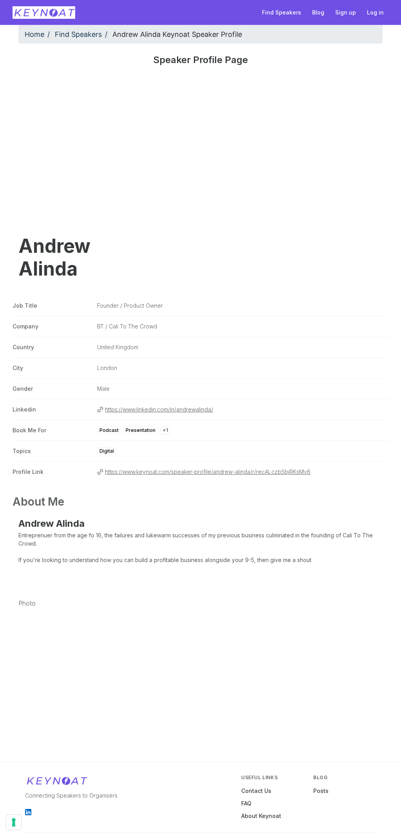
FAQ (246, 803)
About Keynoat (261, 815)
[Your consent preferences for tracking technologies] (13, 822)
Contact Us (256, 790)
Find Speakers (78, 34)
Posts (321, 790)
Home (34, 34)
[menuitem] (281, 12)
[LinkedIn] (28, 812)
